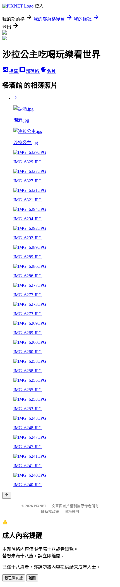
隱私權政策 (50, 511)
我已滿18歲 (13, 578)
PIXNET (40, 506)
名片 (51, 71)
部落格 (33, 71)
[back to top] (6, 495)
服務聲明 (71, 511)
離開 (32, 578)
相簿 (14, 71)
